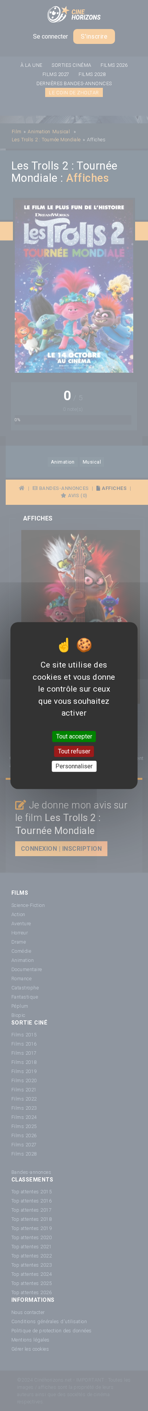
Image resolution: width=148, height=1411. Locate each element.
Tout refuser (74, 751)
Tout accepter (74, 736)
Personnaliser (74, 766)
